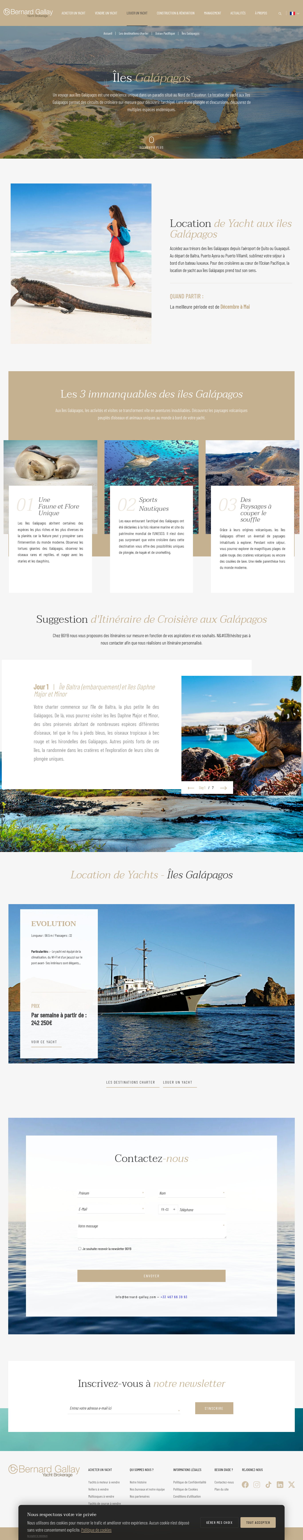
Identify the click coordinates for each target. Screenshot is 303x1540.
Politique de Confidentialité (189, 1482)
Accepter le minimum (37, 1535)
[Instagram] (257, 1485)
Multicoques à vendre (101, 1496)
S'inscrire (214, 1408)
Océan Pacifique (165, 33)
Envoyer (151, 1275)
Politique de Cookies (185, 1489)
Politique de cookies (96, 1529)
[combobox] (160, 1209)
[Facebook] (245, 1485)
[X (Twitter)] (291, 1485)
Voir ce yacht (44, 1042)
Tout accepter (258, 1522)
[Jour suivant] (224, 787)
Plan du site (221, 1489)
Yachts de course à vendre (104, 1503)
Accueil (108, 33)
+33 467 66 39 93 (174, 1297)
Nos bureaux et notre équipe (147, 1489)
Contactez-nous (224, 1482)
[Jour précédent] (190, 787)
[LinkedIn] (280, 1485)
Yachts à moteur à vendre (104, 1482)
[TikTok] (268, 1485)
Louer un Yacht (178, 1082)
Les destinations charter (134, 33)
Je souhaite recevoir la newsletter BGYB (106, 1248)
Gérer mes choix (219, 1522)
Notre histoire (138, 1482)
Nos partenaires (140, 1496)
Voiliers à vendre (98, 1489)
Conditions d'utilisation (187, 1496)
